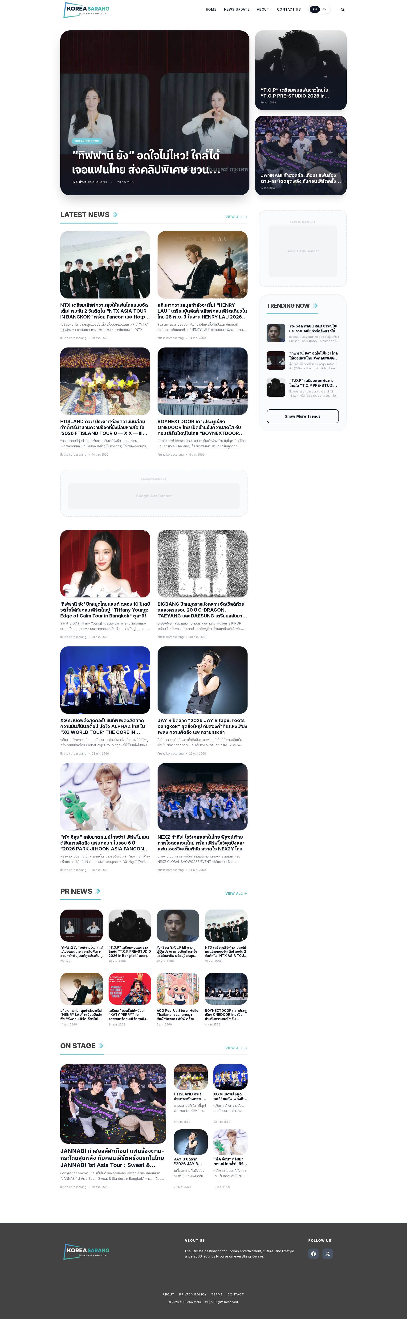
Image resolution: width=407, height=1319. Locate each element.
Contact (236, 1294)
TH (315, 9)
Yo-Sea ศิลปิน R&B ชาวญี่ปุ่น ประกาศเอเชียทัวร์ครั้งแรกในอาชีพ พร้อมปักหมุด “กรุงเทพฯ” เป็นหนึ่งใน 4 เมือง (177, 951)
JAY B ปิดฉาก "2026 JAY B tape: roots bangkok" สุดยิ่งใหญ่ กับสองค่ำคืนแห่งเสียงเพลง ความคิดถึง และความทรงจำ (202, 726)
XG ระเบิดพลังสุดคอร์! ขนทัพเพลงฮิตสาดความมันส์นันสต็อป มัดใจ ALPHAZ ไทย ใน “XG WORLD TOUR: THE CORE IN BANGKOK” (102, 726)
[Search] (342, 9)
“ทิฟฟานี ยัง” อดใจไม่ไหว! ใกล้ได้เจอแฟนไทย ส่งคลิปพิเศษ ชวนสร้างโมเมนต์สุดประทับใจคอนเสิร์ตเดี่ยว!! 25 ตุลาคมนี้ (150, 162)
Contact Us (289, 9)
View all (234, 217)
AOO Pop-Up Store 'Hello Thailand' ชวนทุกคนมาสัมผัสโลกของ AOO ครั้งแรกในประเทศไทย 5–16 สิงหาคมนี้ (177, 1015)
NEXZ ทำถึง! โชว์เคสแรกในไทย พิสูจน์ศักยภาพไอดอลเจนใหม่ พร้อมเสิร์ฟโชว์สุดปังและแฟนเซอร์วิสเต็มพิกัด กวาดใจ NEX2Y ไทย (201, 843)
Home (211, 9)
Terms (217, 1294)
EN (325, 9)
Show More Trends (303, 416)
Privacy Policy (193, 1294)
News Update (237, 9)
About (263, 9)
